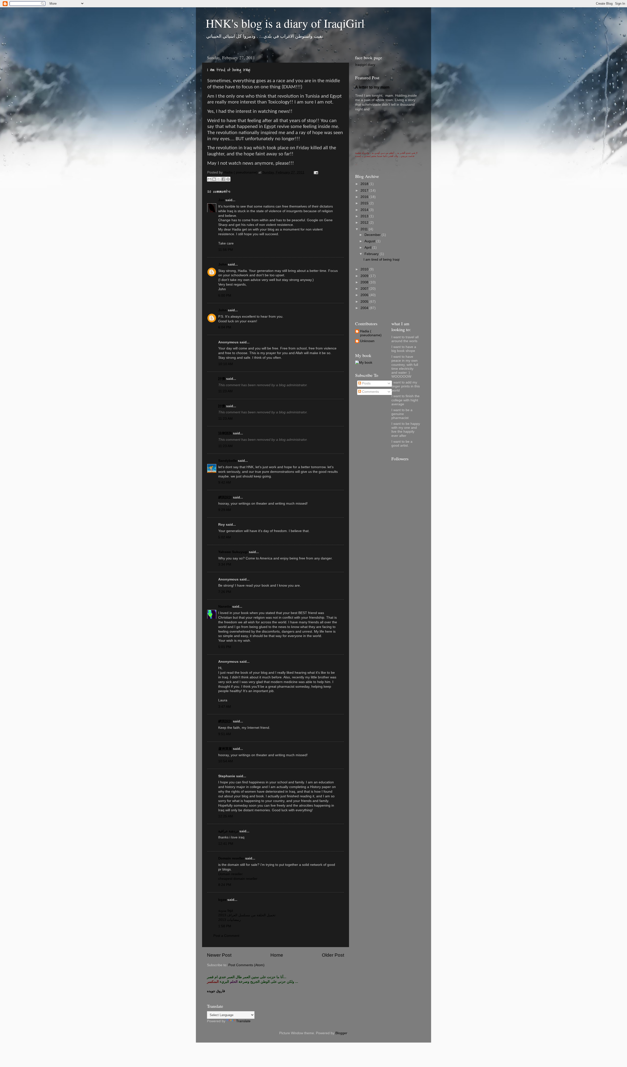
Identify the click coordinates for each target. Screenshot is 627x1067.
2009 (365, 276)
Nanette (224, 606)
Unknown (367, 341)
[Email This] (209, 179)
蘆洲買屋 (225, 749)
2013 (365, 216)
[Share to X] (218, 179)
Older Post (333, 955)
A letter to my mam (372, 87)
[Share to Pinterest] (228, 179)
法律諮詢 (225, 433)
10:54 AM (225, 761)
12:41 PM (225, 844)
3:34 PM (224, 564)
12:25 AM (225, 816)
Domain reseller (231, 858)
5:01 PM (224, 647)
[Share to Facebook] (223, 179)
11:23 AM (225, 391)
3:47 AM (224, 706)
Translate (243, 1021)
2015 (365, 203)
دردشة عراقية (228, 831)
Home (276, 955)
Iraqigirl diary (365, 65)
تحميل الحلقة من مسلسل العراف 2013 (247, 915)
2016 (365, 197)
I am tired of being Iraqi (381, 259)
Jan (221, 200)
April (368, 247)
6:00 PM (224, 295)
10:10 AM (225, 364)
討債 (221, 379)
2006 (365, 295)
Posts (366, 383)
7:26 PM (224, 592)
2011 (365, 229)
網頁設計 (225, 497)
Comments (370, 392)
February (372, 254)
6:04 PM (224, 327)
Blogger (341, 1033)
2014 (365, 210)
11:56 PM (225, 250)
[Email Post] (315, 172)
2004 (365, 308)
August (370, 241)
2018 (365, 184)
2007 (365, 288)
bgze (222, 900)
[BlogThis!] (214, 179)
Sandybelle (227, 461)
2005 (365, 301)
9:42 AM (224, 482)
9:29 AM (224, 510)
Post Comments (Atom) (246, 965)
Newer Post (219, 955)
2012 (365, 222)
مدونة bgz (225, 910)
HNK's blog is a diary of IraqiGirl (285, 23)
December (373, 235)
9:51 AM (224, 734)
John (222, 264)
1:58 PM (224, 926)
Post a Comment (226, 936)
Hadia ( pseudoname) (371, 333)
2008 (365, 282)
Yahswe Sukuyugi (233, 552)
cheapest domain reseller (237, 879)
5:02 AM (224, 537)
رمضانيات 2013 (229, 920)
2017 (365, 190)
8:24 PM (224, 885)
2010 (365, 269)
